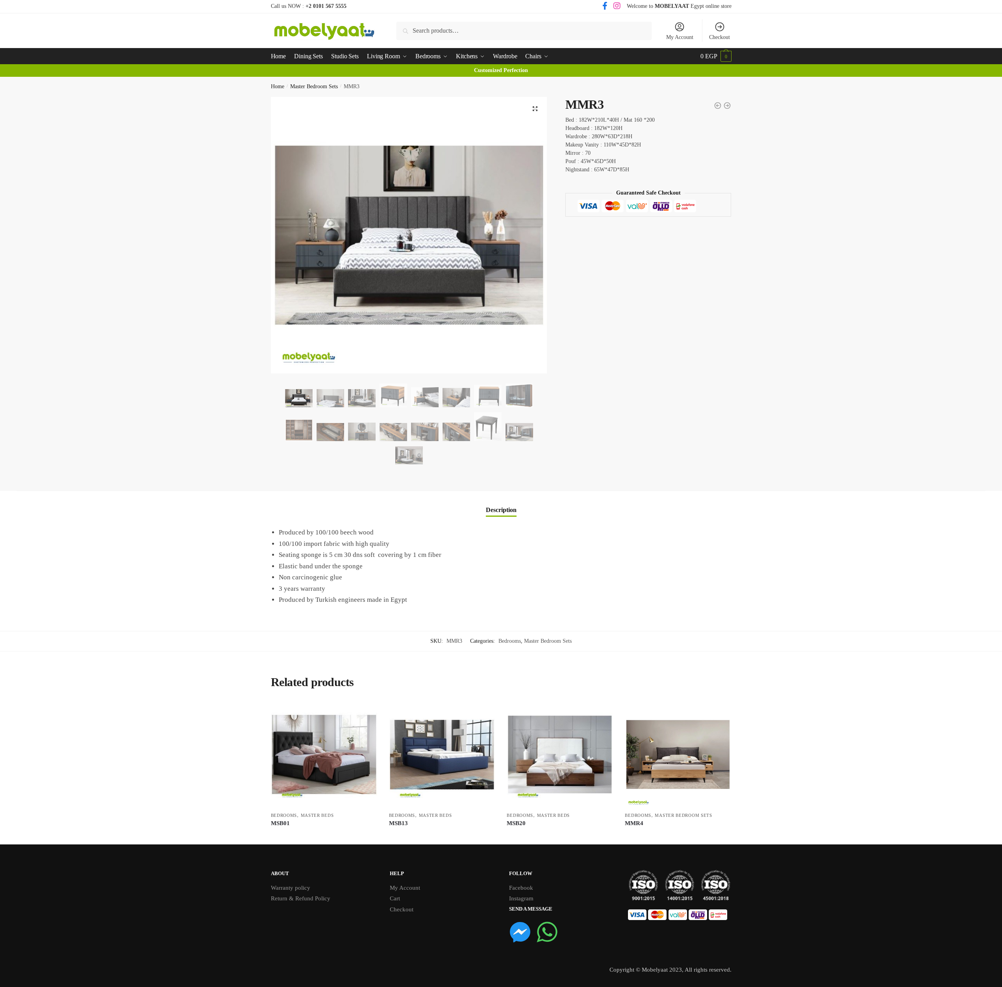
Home (277, 86)
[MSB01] (324, 754)
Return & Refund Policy (300, 898)
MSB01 (280, 823)
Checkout (719, 37)
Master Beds (317, 815)
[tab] (501, 503)
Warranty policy (290, 888)
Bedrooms (509, 641)
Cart (395, 898)
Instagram (521, 898)
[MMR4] (678, 754)
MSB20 (516, 823)
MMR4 (634, 823)
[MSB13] (442, 754)
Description (501, 509)
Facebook (521, 888)
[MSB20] (560, 754)
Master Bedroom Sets (314, 86)
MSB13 (398, 823)
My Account (679, 37)
